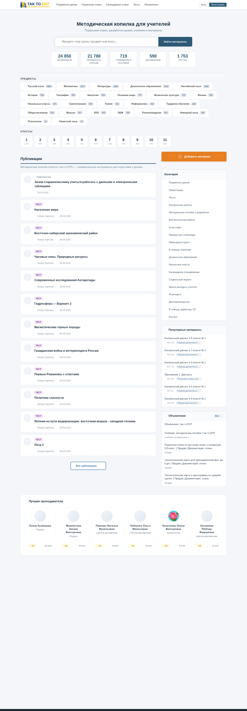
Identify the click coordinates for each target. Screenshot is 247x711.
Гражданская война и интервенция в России (66, 350)
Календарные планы (117, 4)
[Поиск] (189, 4)
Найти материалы (175, 41)
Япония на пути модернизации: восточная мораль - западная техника (84, 421)
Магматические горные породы (57, 327)
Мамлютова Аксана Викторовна (73, 529)
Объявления (151, 4)
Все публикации (86, 465)
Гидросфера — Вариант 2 (52, 303)
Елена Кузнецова (40, 525)
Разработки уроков (66, 4)
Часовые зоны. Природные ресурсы (61, 256)
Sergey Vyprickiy (45, 216)
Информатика (44, 177)
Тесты (136, 4)
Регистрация (217, 4)
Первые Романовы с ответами (56, 374)
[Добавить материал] (183, 4)
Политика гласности (49, 397)
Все (217, 416)
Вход (203, 4)
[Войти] (195, 4)
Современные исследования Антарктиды (64, 280)
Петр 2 (39, 444)
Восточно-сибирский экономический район (66, 233)
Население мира (46, 209)
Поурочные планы (91, 4)
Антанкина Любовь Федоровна (206, 529)
